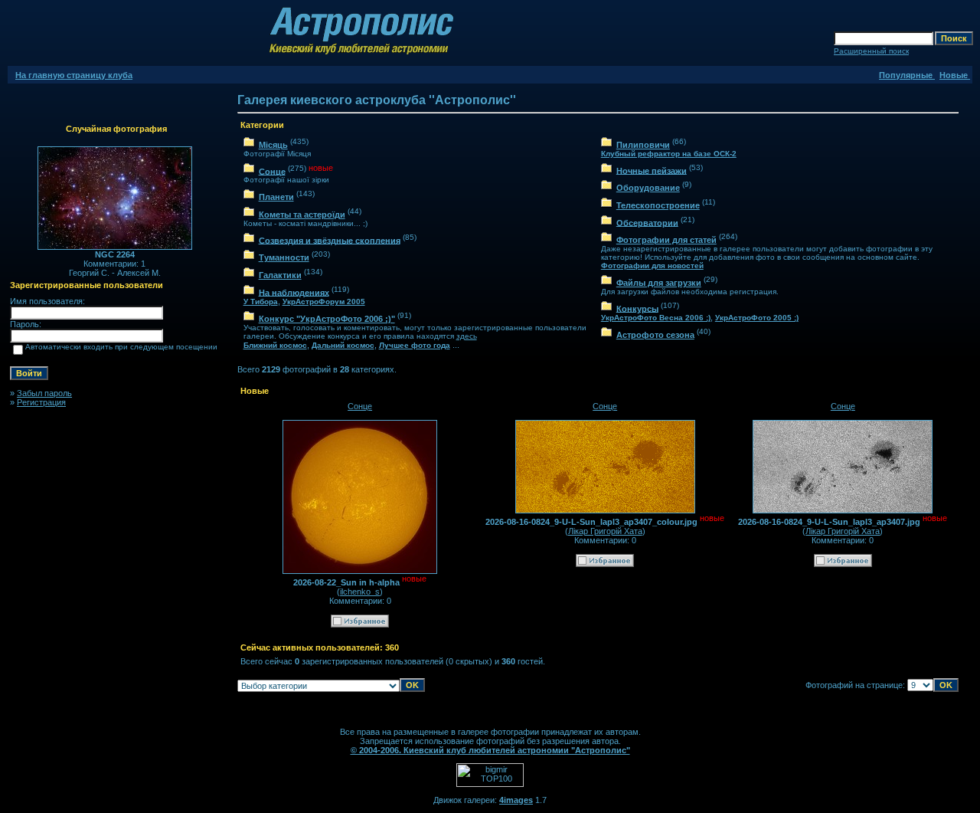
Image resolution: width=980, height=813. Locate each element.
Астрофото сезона (655, 334)
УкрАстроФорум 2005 (324, 301)
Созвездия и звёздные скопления (329, 239)
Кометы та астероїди (302, 214)
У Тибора (260, 301)
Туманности (284, 257)
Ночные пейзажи (651, 170)
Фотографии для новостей (652, 265)
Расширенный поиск (871, 51)
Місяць (273, 144)
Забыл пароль (44, 393)
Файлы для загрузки (658, 282)
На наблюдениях (294, 292)
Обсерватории (647, 222)
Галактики (280, 275)
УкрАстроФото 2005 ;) (757, 317)
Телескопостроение (658, 205)
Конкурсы (637, 308)
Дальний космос (343, 345)
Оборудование (648, 187)
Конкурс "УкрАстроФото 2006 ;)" (327, 318)
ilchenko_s (360, 591)
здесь (466, 336)
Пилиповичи (643, 144)
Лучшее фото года (414, 345)
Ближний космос (275, 345)
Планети (276, 197)
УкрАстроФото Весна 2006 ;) (655, 317)
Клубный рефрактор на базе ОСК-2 (669, 153)
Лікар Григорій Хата (605, 531)
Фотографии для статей (666, 239)
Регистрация (41, 402)
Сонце (272, 170)
